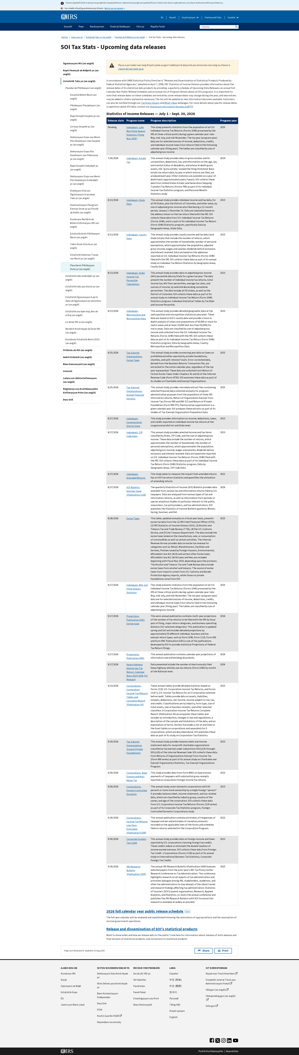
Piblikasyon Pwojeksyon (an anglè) (85, 107)
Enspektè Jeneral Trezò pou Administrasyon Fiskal (221, 981)
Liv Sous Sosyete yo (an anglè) (82, 128)
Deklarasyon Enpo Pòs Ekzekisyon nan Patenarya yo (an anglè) (84, 155)
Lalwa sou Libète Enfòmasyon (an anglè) (80, 380)
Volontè (67, 371)
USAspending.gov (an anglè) (220, 996)
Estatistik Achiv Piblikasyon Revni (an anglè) (85, 235)
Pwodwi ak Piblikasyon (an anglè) (130, 37)
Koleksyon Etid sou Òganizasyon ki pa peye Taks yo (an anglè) (82, 194)
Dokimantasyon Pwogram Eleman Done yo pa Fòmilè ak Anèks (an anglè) (84, 208)
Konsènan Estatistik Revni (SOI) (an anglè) (82, 341)
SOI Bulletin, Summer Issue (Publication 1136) (136, 491)
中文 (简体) (175, 979)
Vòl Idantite (139, 979)
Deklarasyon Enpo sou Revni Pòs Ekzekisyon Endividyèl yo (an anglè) (85, 180)
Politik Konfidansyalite (210, 1051)
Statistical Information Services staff (170, 106)
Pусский (173, 998)
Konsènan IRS (68, 973)
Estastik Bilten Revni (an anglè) (83, 96)
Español (173, 973)
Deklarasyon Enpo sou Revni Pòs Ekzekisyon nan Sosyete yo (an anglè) (85, 141)
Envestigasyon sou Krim (146, 998)
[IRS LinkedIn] (229, 1039)
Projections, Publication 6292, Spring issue (135, 620)
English (173, 1017)
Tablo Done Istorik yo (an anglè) (83, 246)
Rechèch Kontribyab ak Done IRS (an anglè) (82, 330)
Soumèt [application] (68, 26)
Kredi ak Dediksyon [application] (120, 26)
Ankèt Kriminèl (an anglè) (77, 357)
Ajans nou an (77, 37)
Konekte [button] (232, 17)
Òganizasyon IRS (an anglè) (78, 63)
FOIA (99, 1009)
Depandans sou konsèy (109, 1022)
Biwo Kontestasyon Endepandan (107, 995)
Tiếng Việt (174, 1004)
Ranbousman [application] (97, 26)
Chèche (236, 27)
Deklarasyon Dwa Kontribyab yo (112, 975)
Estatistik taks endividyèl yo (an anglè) (82, 277)
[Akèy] (69, 15)
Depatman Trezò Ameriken (220, 973)
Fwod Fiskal (139, 992)
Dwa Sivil (68, 399)
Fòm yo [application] (140, 26)
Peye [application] (81, 26)
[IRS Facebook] (212, 1039)
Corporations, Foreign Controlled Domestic (136, 790)
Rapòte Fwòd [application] (157, 26)
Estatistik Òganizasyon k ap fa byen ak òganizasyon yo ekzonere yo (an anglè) (83, 300)
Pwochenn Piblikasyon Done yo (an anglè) (82, 267)
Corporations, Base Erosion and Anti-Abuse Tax (136, 776)
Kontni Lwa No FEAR (108, 1016)
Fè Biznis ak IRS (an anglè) (77, 350)
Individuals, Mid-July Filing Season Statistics (137, 588)
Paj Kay (64, 37)
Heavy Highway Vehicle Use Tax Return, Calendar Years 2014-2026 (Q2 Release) (137, 672)
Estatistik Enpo (69, 992)
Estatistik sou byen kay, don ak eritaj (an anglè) (81, 313)
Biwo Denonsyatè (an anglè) (79, 364)
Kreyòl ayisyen (189, 17)
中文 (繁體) (175, 986)
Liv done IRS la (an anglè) (78, 322)
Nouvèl (172, 17)
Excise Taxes (133, 518)
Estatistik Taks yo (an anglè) (99, 37)
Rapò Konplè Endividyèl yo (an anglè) (84, 167)
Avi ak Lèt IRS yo (141, 973)
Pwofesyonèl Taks (213, 17)
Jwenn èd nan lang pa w (130, 68)
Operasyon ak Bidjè (71, 986)
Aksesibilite (232, 1051)
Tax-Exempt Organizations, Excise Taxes (134, 356)
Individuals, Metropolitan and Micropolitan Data (136, 314)
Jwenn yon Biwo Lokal (73, 1004)
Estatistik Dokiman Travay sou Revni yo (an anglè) (84, 256)
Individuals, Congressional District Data (134, 422)
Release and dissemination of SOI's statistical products (151, 928)
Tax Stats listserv (150, 103)
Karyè (64, 979)
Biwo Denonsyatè (142, 1004)
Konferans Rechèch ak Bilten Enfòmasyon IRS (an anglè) (84, 223)
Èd (162, 17)
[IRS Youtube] (235, 1039)
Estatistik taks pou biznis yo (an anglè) (82, 288)
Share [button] (205, 950)
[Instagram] (223, 1039)
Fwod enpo (139, 986)
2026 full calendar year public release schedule (147, 911)
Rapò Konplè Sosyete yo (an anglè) (85, 117)
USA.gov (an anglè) (216, 989)
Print (225, 950)
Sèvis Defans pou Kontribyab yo (112, 985)
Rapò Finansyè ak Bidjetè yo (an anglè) (81, 72)
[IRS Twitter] (217, 1039)
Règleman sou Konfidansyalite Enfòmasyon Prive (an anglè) (80, 390)
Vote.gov (210, 1006)
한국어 (173, 992)
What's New (170, 103)
